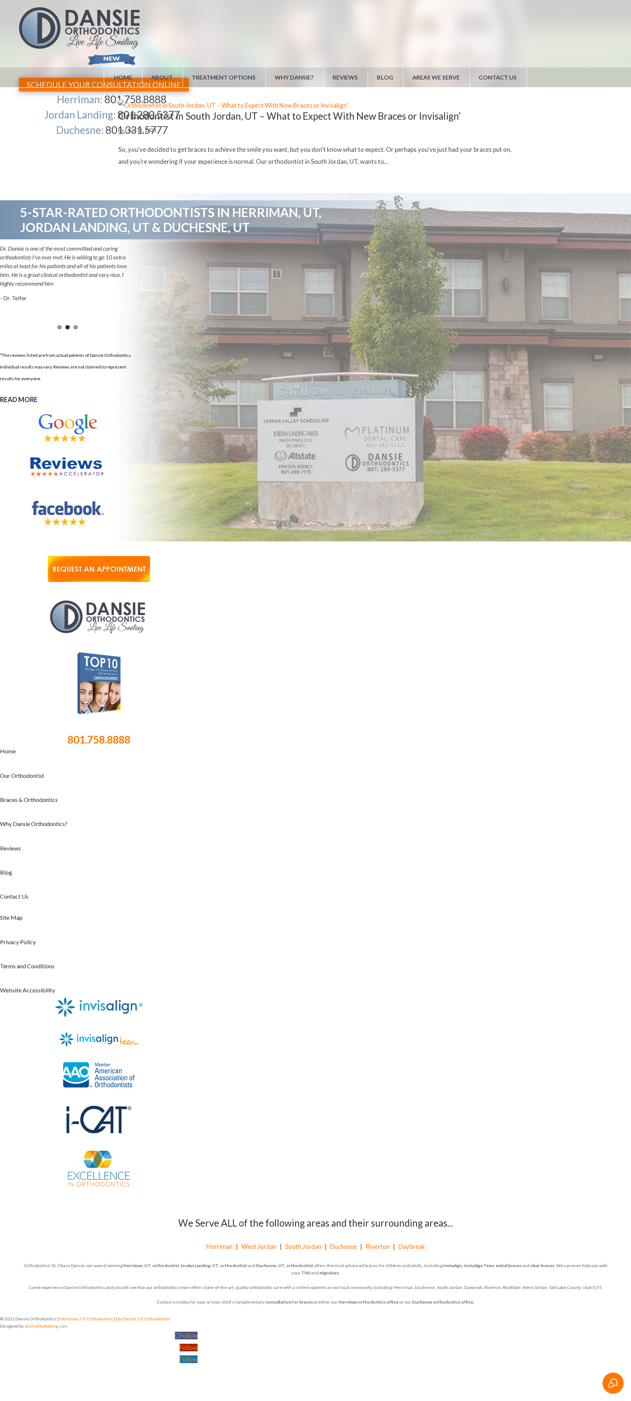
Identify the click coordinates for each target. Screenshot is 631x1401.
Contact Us (498, 77)
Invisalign (452, 1265)
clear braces (542, 1265)
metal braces (508, 1265)
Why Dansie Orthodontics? (34, 823)
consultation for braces (289, 1302)
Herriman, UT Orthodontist (86, 1318)
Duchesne (343, 1246)
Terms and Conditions (27, 965)
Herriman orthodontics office (368, 1302)
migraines (329, 1272)
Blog (385, 77)
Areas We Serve (436, 77)
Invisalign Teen (479, 1265)
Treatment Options (224, 77)
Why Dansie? (294, 77)
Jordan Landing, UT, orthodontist (213, 1265)
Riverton (378, 1246)
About (162, 77)
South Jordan (303, 1246)
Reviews (345, 77)
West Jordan (258, 1246)
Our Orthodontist (22, 775)
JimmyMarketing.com (46, 1326)
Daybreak (411, 1246)
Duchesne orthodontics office (442, 1302)
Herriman (219, 1246)
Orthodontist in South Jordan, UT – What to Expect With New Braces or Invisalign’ (289, 116)
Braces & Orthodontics (29, 799)
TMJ (305, 1272)
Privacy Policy (18, 941)
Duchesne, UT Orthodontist (143, 1318)
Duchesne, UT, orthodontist (284, 1265)
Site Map (11, 917)
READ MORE (19, 399)
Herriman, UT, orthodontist (151, 1265)
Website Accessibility (27, 990)
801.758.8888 (99, 739)
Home (123, 77)
